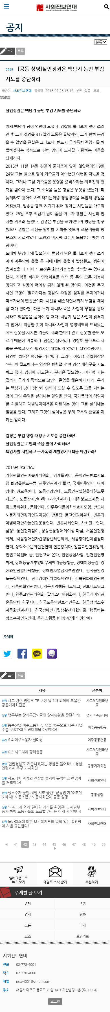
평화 (83, 914)
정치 (28, 903)
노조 (28, 936)
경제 (28, 914)
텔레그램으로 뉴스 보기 (18, 880)
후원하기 (91, 882)
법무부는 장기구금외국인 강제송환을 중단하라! (41, 715)
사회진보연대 (57, 7)
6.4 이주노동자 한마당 (22, 740)
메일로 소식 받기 (55, 882)
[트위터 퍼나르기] (7, 654)
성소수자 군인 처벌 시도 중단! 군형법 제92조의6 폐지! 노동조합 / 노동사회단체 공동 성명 (42, 795)
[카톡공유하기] (37, 654)
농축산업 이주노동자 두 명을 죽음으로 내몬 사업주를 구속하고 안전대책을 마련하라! (42, 727)
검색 (106, 6)
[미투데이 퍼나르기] (52, 654)
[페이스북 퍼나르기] (22, 654)
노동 (28, 925)
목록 (20, 51)
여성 (83, 903)
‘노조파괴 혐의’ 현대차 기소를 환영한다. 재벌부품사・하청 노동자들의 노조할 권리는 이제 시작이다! (41, 809)
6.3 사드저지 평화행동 (22, 752)
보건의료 (82, 936)
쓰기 (11, 51)
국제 (83, 925)
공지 (14, 27)
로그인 (55, 1002)
